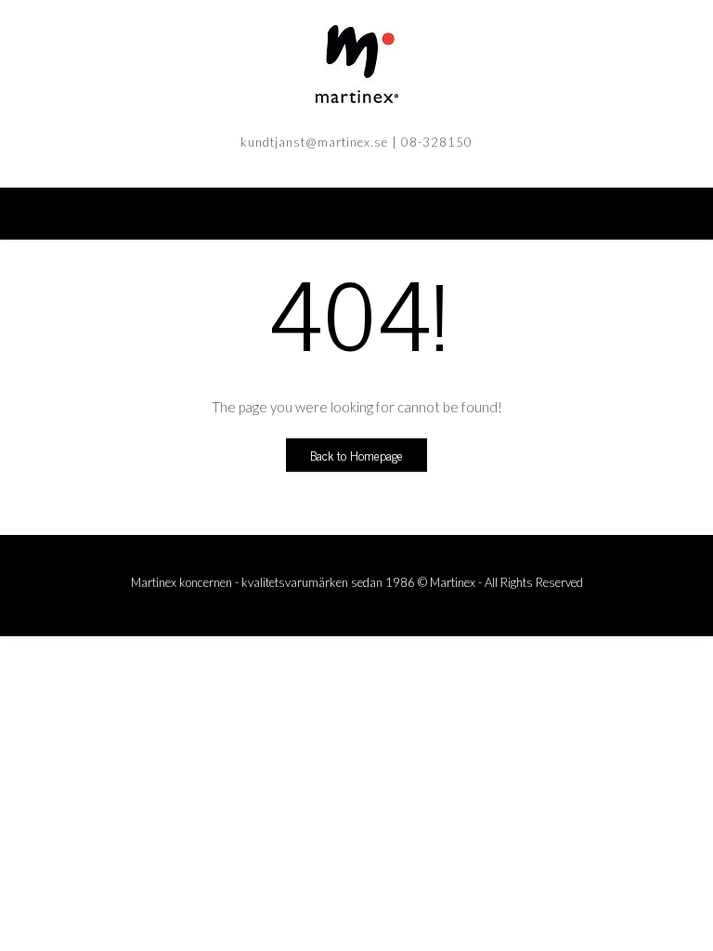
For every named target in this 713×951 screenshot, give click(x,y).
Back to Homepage (356, 454)
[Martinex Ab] (356, 64)
